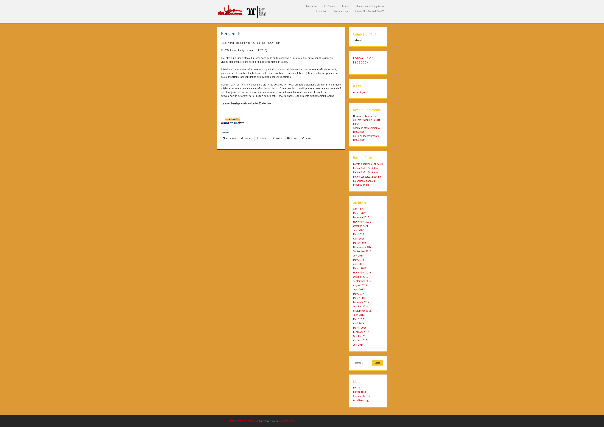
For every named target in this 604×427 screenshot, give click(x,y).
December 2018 (362, 247)
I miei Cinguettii (360, 92)
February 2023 (361, 217)
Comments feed (361, 396)
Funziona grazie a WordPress (241, 421)
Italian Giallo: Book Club (366, 168)
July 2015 (358, 344)
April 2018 (358, 264)
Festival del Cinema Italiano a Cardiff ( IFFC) (367, 120)
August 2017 (360, 285)
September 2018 (362, 251)
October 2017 (360, 276)
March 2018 (359, 268)
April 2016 (358, 323)
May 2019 (358, 234)
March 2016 (359, 327)
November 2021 (362, 221)
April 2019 (358, 238)
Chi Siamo (329, 6)
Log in (356, 387)
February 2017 (361, 302)
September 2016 (362, 310)
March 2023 (359, 213)
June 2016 (359, 315)
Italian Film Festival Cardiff (369, 11)
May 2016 (358, 319)
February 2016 (361, 332)
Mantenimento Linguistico (370, 6)
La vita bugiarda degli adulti (368, 164)
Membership (341, 11)
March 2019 (359, 242)
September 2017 (362, 281)
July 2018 (358, 255)
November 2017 (362, 272)
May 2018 (358, 259)
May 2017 (358, 293)
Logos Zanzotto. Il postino (367, 176)
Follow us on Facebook (363, 60)
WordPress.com (286, 421)
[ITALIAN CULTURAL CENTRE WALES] (242, 17)
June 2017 (359, 289)
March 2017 (359, 298)
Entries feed (359, 391)
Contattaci (321, 11)
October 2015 (360, 336)
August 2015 (360, 340)
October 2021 (360, 225)
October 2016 (360, 306)
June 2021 (359, 230)
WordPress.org (361, 400)
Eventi (345, 6)
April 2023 (358, 208)
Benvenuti (311, 6)
